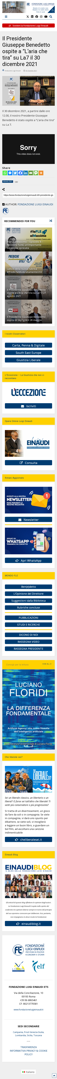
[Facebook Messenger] (10, 173)
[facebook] (36, 16)
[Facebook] (20, 173)
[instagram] (41, 16)
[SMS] (36, 173)
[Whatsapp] (5, 173)
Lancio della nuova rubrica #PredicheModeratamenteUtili (24, 270)
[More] (41, 173)
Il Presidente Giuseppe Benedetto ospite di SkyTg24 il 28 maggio (26, 318)
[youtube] (45, 16)
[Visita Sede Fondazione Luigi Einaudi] (28, 11)
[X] (27, 16)
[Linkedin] (25, 173)
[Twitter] (15, 173)
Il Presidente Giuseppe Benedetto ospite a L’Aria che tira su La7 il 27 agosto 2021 (26, 293)
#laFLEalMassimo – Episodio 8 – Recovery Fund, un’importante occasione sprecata (25, 245)
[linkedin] (32, 16)
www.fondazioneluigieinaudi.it (28, 1009)
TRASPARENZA (28, 1047)
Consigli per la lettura (17, 664)
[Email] (30, 173)
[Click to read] (28, 264)
